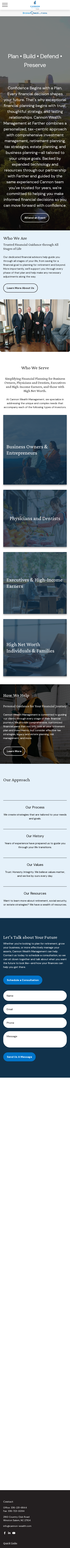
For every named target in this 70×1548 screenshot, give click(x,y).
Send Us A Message (19, 1057)
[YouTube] (13, 1533)
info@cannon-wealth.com (17, 1526)
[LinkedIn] (9, 1533)
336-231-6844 (19, 1507)
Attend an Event (35, 217)
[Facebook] (4, 1533)
